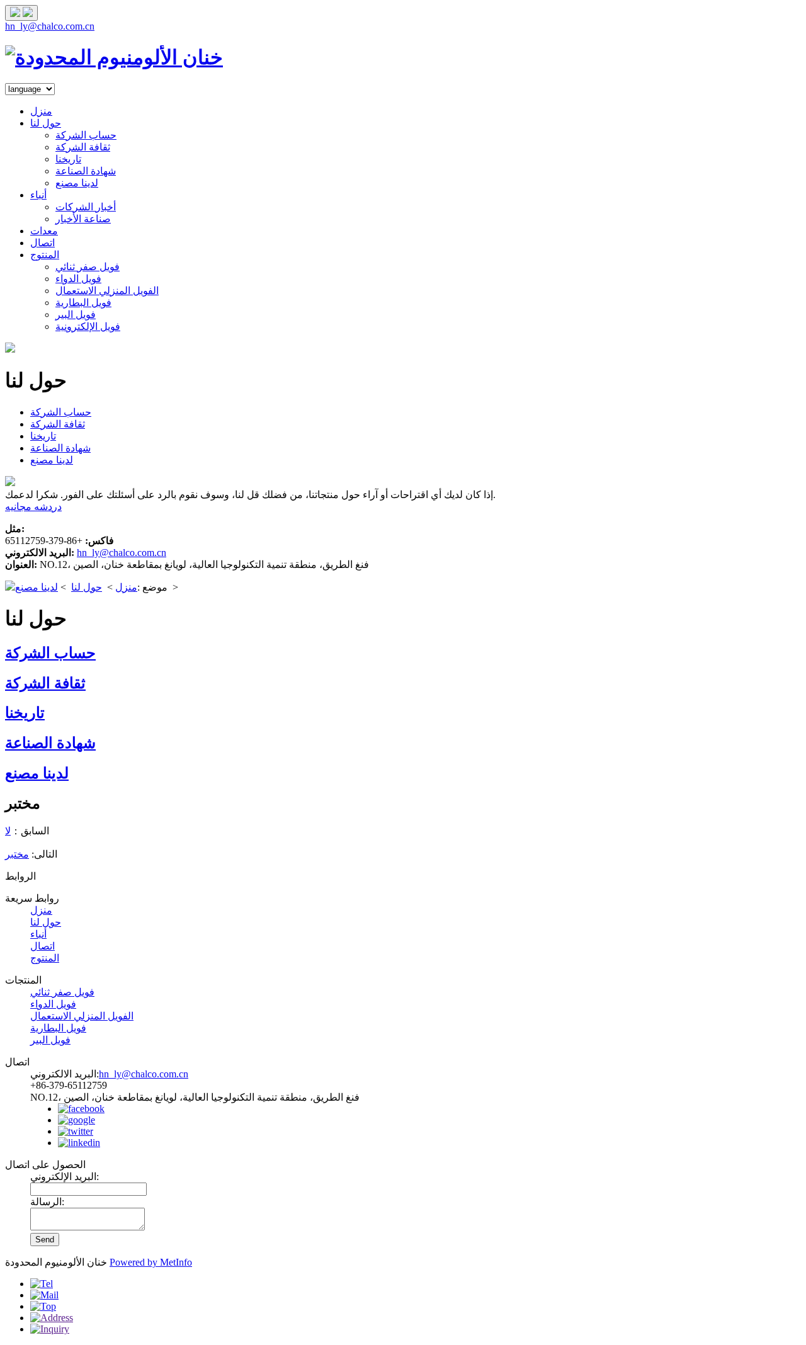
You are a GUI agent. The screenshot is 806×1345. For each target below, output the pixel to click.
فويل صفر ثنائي (87, 266)
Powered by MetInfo (151, 1262)
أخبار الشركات (85, 206)
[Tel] (41, 1283)
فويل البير (75, 314)
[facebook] (81, 1108)
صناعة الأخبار (83, 218)
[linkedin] (79, 1142)
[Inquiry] (49, 1329)
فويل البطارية (83, 302)
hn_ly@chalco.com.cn (49, 26)
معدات (44, 230)
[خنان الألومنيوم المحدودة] (114, 57)
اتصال (42, 242)
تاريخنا (68, 159)
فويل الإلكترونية (87, 326)
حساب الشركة (85, 135)
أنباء (38, 195)
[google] (76, 1120)
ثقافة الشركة (82, 147)
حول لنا (45, 123)
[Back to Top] (43, 1306)
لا (8, 831)
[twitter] (75, 1131)
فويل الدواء (78, 278)
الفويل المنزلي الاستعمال (107, 290)
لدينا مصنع (76, 183)
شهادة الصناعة (85, 171)
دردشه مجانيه (33, 506)
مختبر (17, 854)
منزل (41, 111)
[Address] (51, 1317)
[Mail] (44, 1295)
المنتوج (44, 254)
